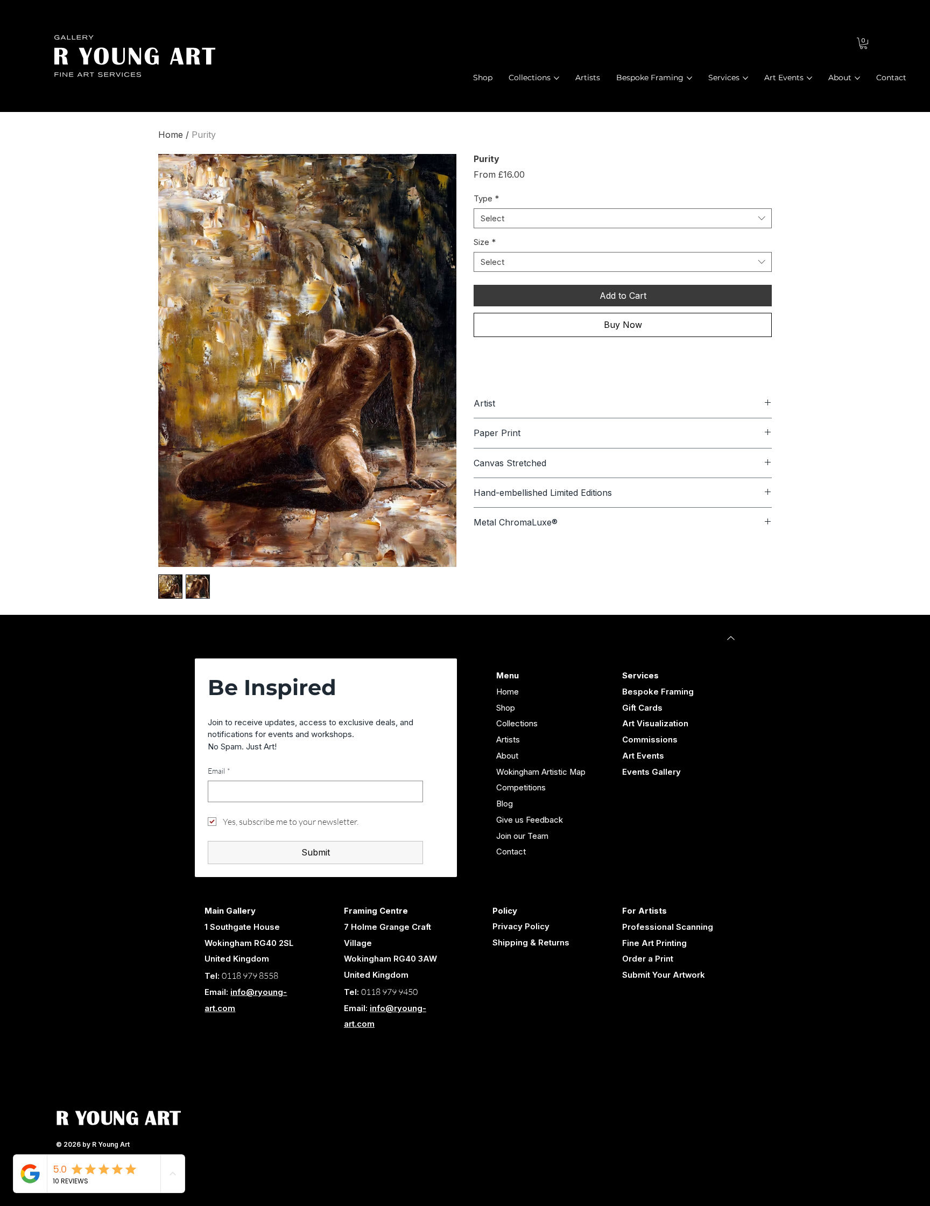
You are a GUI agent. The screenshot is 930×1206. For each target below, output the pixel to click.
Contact (511, 852)
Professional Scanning (667, 927)
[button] (863, 43)
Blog (504, 804)
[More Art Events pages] (809, 78)
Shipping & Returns (530, 943)
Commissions (650, 740)
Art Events (643, 756)
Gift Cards (642, 708)
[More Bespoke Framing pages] (689, 78)
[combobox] (623, 218)
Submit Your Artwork (663, 975)
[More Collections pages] (556, 78)
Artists (508, 740)
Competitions (521, 788)
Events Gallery (651, 772)
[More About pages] (857, 78)
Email (219, 770)
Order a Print (647, 959)
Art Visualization (655, 723)
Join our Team (522, 836)
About (507, 756)
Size (485, 242)
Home (170, 134)
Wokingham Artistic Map (541, 772)
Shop (505, 708)
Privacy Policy (520, 926)
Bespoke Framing (658, 692)
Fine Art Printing (654, 943)
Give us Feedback (529, 820)
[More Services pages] (745, 78)
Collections (517, 723)
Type (486, 198)
